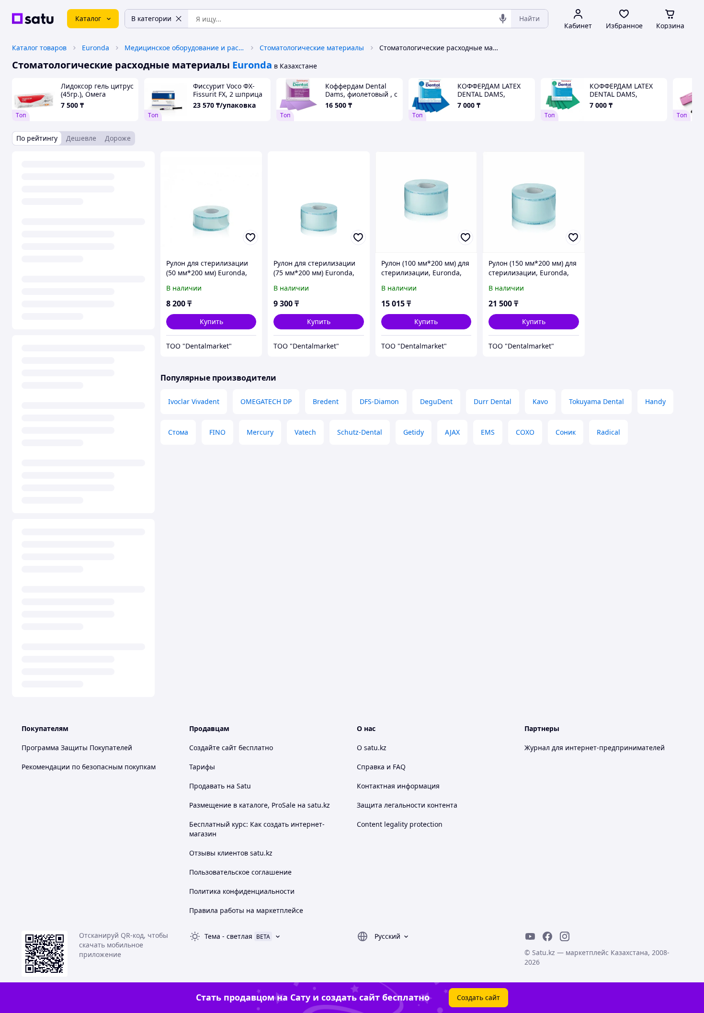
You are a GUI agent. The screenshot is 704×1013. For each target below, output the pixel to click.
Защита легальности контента (407, 805)
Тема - (228, 936)
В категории (151, 18)
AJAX (452, 432)
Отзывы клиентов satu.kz (231, 852)
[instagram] (564, 936)
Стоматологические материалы (312, 47)
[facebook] (547, 936)
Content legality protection (400, 824)
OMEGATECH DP (266, 401)
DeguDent (436, 401)
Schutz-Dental (359, 432)
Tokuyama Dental (596, 401)
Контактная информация (398, 785)
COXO (525, 432)
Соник (566, 432)
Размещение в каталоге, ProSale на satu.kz (259, 805)
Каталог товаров (39, 47)
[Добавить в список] (250, 237)
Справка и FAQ (381, 766)
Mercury (260, 432)
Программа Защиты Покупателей (77, 747)
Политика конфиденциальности (242, 891)
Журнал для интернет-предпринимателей (594, 747)
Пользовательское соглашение (240, 872)
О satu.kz (371, 747)
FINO (217, 432)
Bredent (326, 401)
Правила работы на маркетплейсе (246, 910)
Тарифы (202, 766)
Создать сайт (478, 997)
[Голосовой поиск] (503, 19)
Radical (608, 432)
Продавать (207, 785)
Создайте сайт (213, 747)
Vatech (305, 432)
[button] (211, 321)
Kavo (540, 401)
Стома (178, 432)
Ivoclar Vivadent (193, 401)
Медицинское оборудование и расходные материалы (184, 47)
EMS (488, 432)
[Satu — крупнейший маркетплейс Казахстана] (33, 18)
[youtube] (530, 936)
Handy (655, 401)
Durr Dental (492, 401)
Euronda (95, 47)
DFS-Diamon (379, 401)
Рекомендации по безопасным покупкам (89, 766)
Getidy (413, 432)
